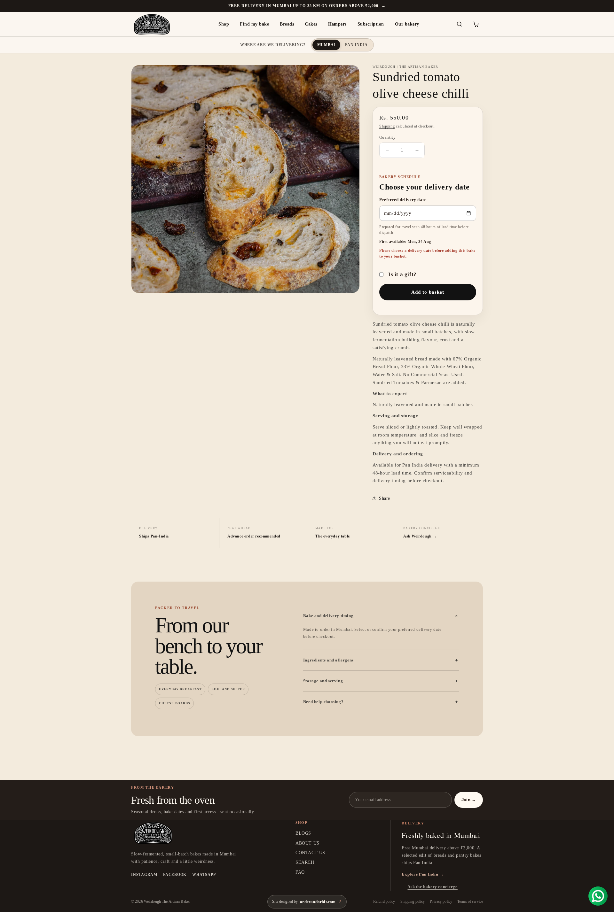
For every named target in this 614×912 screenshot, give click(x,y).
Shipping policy (412, 901)
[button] (476, 24)
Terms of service (470, 901)
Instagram (144, 874)
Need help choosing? (381, 701)
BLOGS (303, 833)
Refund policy (384, 901)
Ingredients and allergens (381, 660)
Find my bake (254, 24)
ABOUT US (307, 843)
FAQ (300, 872)
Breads (287, 24)
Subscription (371, 24)
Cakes (311, 24)
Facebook (174, 874)
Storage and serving (381, 680)
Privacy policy (441, 901)
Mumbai (326, 45)
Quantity (387, 137)
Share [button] (384, 498)
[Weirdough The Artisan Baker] (158, 24)
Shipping (387, 126)
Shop (223, 24)
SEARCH (304, 862)
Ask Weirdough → (420, 536)
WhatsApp (204, 874)
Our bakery (407, 24)
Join (468, 799)
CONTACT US (310, 852)
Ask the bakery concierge (432, 886)
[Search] (459, 24)
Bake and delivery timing (381, 616)
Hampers (337, 24)
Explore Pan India (423, 874)
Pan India (356, 45)
